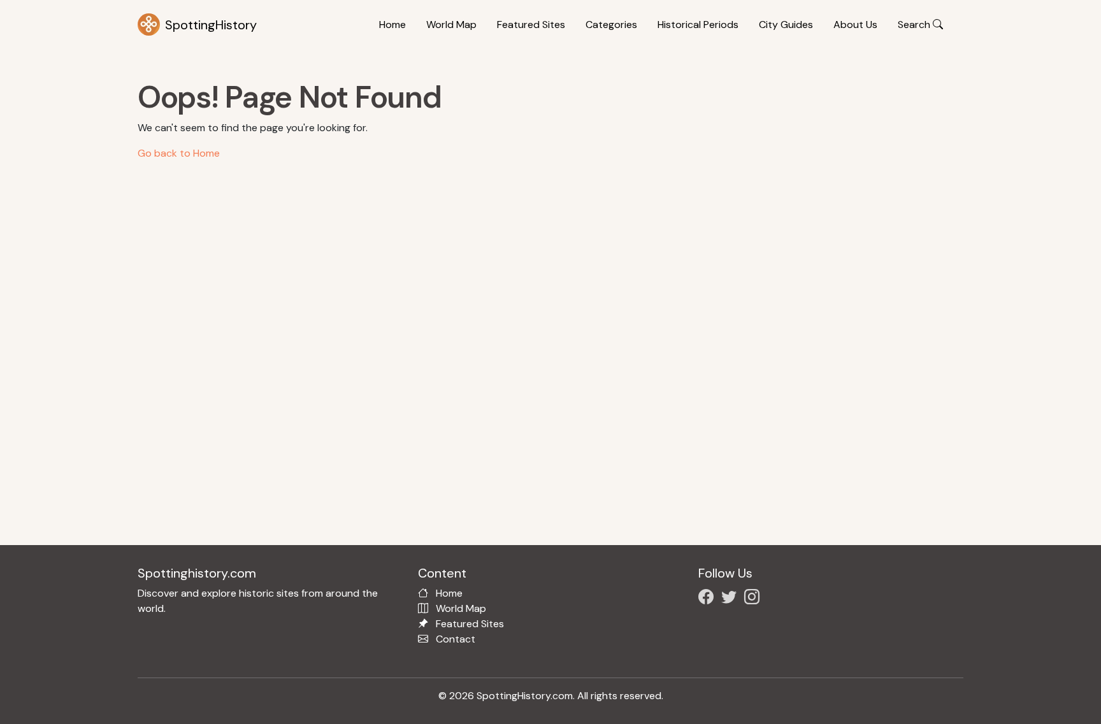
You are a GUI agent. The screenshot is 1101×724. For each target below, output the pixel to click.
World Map (451, 24)
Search (915, 24)
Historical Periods (698, 24)
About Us (855, 24)
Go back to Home (179, 153)
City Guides (786, 24)
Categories (611, 24)
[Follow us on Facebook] (708, 599)
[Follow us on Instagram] (754, 599)
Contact (455, 639)
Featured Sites (531, 24)
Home (392, 24)
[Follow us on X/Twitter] (731, 599)
